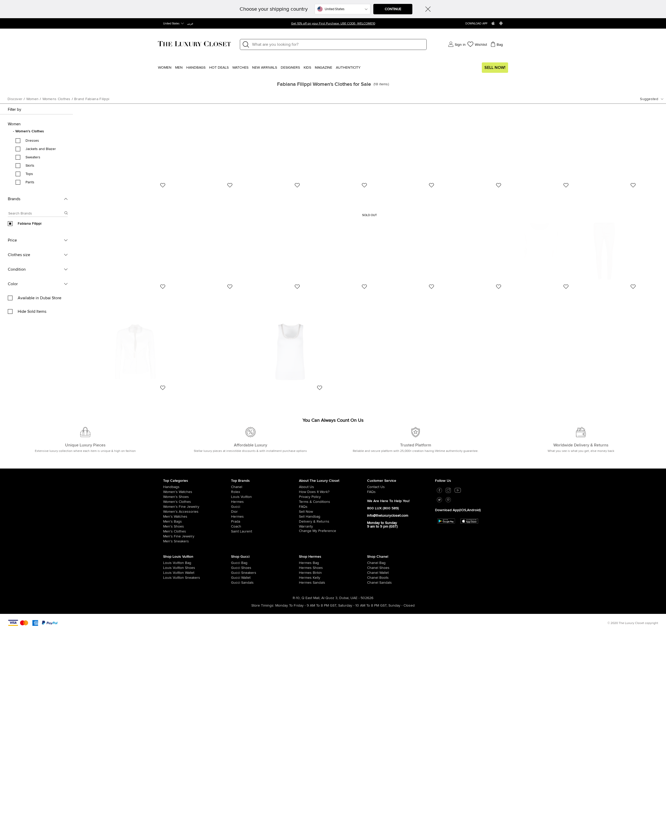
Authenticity (348, 67)
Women (164, 67)
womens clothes (56, 99)
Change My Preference (317, 531)
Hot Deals (219, 67)
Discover (15, 99)
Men (179, 67)
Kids (307, 67)
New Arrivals (264, 67)
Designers (290, 67)
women (32, 99)
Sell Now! (494, 68)
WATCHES (240, 67)
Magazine (323, 67)
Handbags (196, 67)
